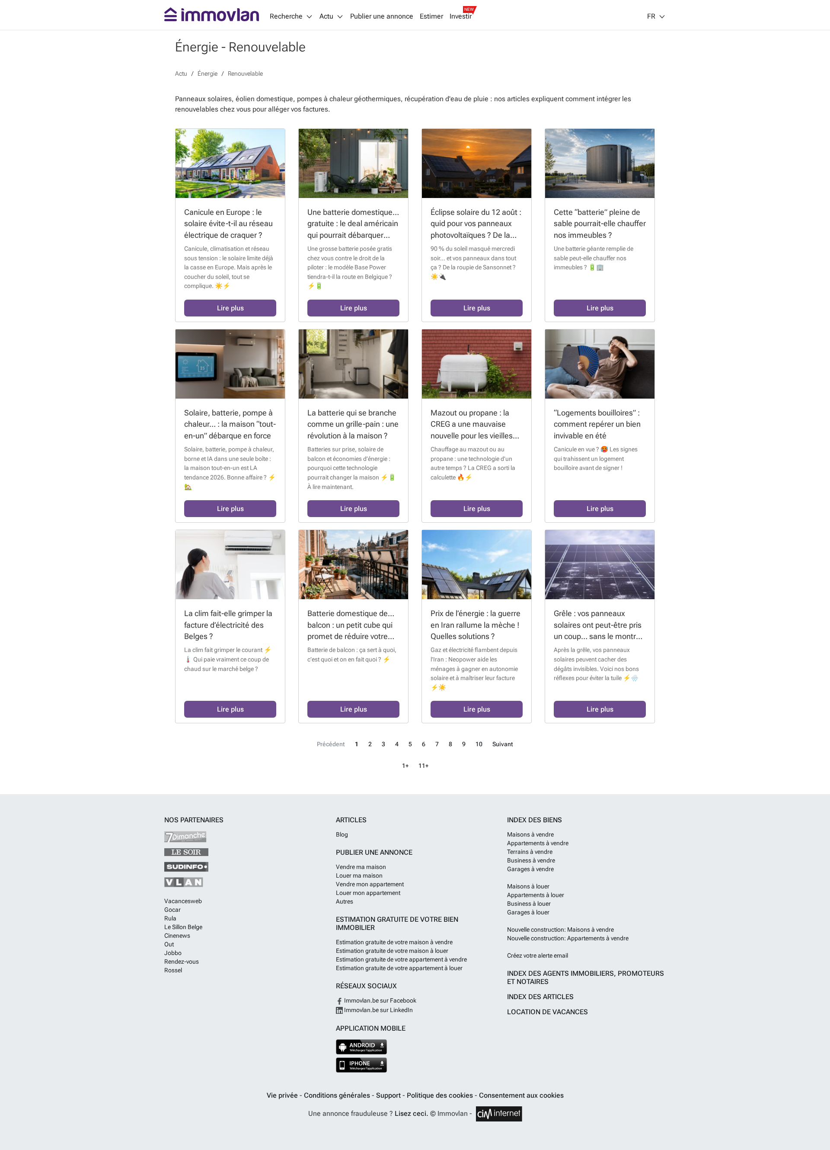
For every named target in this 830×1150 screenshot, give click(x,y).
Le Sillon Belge (183, 926)
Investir (461, 16)
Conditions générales (338, 1095)
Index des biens (534, 820)
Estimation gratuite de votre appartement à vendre (401, 959)
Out (169, 944)
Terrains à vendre (529, 851)
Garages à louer (528, 912)
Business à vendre (531, 860)
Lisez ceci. (411, 1113)
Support (389, 1095)
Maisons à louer (528, 886)
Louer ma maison (359, 875)
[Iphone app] (361, 1065)
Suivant (502, 744)
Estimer (431, 16)
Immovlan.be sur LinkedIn (378, 1009)
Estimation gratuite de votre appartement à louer (399, 968)
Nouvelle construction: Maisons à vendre (560, 929)
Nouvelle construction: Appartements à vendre (568, 938)
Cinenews (177, 935)
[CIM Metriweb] (499, 1113)
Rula (170, 918)
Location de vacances (547, 1012)
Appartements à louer (535, 894)
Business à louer (529, 903)
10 (479, 744)
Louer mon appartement (368, 892)
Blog (342, 834)
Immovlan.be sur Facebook (379, 1000)
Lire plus (230, 308)
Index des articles (540, 997)
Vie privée (283, 1095)
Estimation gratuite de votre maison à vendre (394, 942)
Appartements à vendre (537, 843)
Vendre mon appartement (370, 884)
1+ (405, 766)
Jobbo (173, 952)
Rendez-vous (181, 961)
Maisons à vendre (530, 834)
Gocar (172, 909)
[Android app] (361, 1046)
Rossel (173, 970)
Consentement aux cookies (521, 1095)
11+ (423, 766)
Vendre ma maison (361, 866)
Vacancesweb (183, 901)
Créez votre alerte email (537, 955)
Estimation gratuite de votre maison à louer (392, 950)
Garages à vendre (530, 869)
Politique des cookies (441, 1095)
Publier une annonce (381, 16)
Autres (344, 901)
